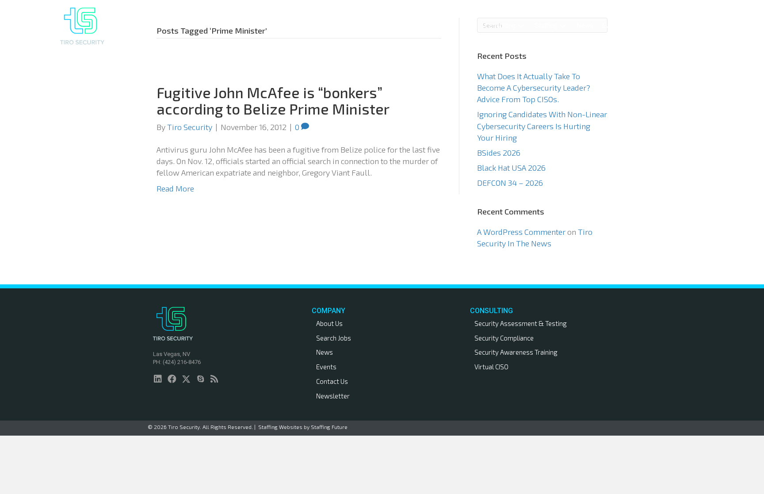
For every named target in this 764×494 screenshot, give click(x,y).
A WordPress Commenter (521, 232)
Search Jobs (333, 338)
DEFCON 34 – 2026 (510, 183)
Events (326, 367)
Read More (175, 188)
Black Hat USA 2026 (511, 167)
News (324, 352)
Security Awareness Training (516, 352)
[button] (521, 26)
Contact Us (332, 381)
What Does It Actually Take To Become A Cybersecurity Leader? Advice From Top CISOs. (533, 87)
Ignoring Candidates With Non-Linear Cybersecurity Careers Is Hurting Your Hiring (542, 125)
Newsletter (333, 396)
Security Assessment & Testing (520, 323)
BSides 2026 (498, 152)
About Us (329, 323)
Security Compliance (504, 338)
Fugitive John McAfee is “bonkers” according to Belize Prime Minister (273, 100)
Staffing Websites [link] (280, 427)
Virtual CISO (491, 367)
